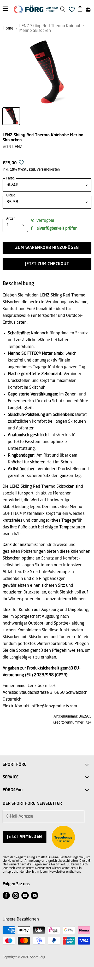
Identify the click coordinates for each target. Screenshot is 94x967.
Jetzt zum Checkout (47, 264)
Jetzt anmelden (24, 837)
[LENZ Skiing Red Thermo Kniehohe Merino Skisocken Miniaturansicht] (11, 116)
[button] (21, 164)
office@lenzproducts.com (54, 706)
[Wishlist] (72, 10)
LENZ (17, 147)
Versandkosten (48, 169)
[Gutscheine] (88, 9)
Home (8, 28)
